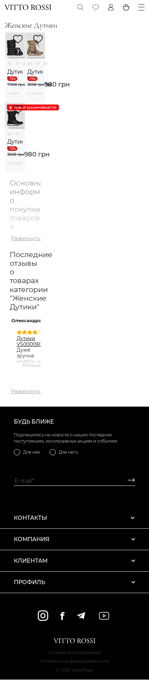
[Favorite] (96, 7)
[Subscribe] (128, 480)
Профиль (29, 582)
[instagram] (43, 615)
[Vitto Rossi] (28, 7)
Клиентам (30, 560)
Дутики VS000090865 (34, 341)
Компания (32, 539)
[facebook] (62, 615)
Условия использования (74, 652)
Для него (68, 452)
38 (45, 63)
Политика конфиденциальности (74, 661)
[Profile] (111, 7)
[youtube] (104, 616)
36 (9, 63)
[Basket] (126, 7)
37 (17, 63)
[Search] (80, 7)
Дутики (15, 72)
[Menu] (141, 7)
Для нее (31, 452)
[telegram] (81, 615)
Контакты (30, 518)
